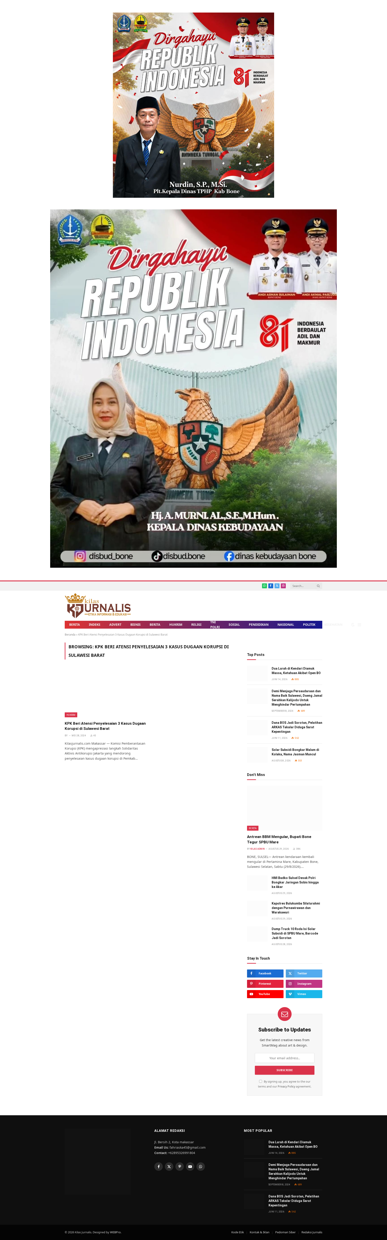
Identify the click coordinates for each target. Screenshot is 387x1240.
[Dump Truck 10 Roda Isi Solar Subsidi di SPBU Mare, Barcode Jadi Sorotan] (257, 934)
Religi (196, 624)
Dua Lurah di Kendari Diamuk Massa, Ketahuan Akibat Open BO (296, 671)
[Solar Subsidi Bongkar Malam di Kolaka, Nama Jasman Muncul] (257, 755)
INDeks (94, 624)
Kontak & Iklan (259, 1232)
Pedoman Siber (285, 1232)
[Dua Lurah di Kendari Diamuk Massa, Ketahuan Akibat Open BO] (257, 673)
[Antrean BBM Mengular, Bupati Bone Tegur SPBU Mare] (284, 808)
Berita (74, 624)
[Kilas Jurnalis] (98, 606)
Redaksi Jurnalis (311, 1232)
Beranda (70, 634)
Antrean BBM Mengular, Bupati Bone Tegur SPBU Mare (279, 839)
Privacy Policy (286, 1086)
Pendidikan (259, 624)
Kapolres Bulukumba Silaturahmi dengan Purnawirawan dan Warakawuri (296, 908)
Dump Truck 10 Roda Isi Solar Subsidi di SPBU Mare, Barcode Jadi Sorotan (295, 933)
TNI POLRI (215, 624)
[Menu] (359, 624)
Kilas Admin (257, 849)
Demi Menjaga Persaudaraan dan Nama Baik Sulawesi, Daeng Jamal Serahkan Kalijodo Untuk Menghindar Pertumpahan (297, 697)
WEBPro (115, 1232)
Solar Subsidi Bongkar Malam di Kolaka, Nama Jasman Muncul (295, 752)
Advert (115, 624)
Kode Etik (237, 1232)
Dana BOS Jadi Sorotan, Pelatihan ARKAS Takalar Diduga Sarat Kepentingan (297, 727)
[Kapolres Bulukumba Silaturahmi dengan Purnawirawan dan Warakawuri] (257, 908)
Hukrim (175, 624)
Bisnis (135, 624)
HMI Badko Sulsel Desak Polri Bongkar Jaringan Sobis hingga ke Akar (295, 882)
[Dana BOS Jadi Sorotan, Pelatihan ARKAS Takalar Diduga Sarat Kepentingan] (257, 727)
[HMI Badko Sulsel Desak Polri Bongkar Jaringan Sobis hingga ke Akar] (257, 883)
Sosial (234, 624)
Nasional (285, 624)
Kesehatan (333, 624)
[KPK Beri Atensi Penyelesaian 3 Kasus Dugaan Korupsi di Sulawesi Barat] (106, 692)
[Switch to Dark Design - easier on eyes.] (353, 624)
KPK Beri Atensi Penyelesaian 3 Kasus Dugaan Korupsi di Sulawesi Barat (105, 726)
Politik (309, 624)
